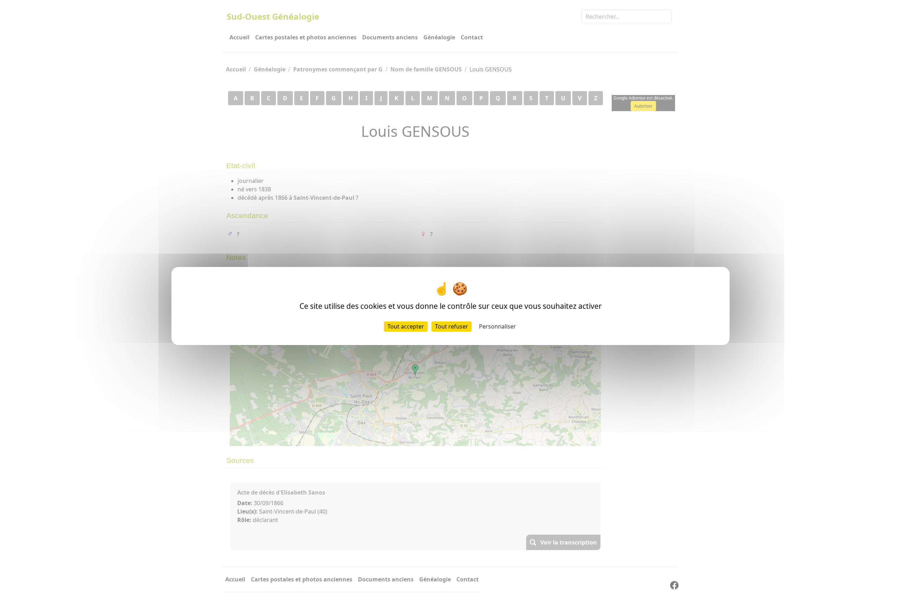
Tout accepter (406, 326)
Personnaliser (497, 326)
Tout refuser (451, 326)
